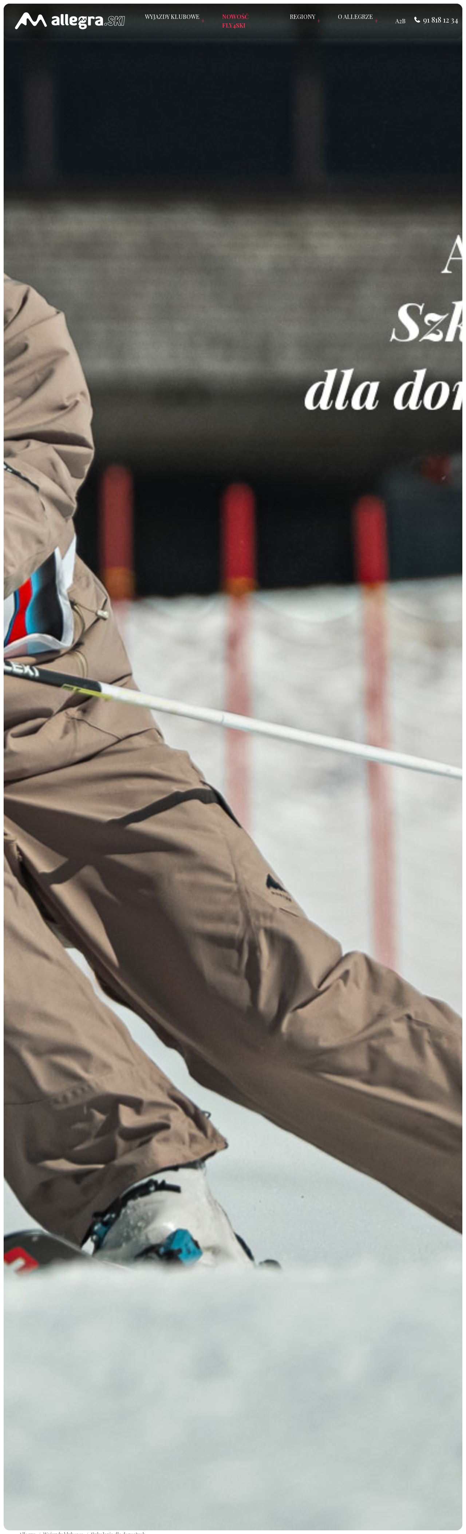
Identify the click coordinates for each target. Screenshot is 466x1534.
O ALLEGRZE (358, 21)
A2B (400, 21)
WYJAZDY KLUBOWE (175, 21)
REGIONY (305, 21)
